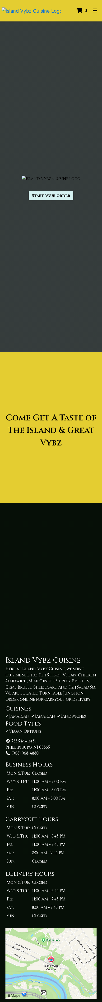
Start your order (51, 195)
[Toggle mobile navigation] (95, 11)
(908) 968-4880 (25, 753)
